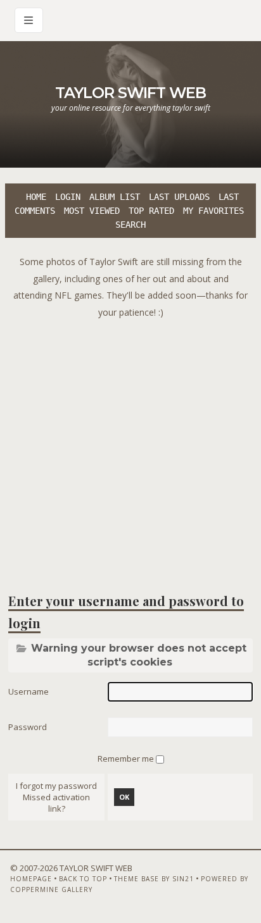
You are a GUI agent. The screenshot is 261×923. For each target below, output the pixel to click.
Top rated (151, 211)
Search (130, 225)
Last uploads (179, 197)
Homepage (31, 878)
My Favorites (213, 211)
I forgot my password (56, 785)
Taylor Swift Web (130, 93)
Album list (114, 197)
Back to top (83, 878)
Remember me (127, 758)
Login (67, 197)
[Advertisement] (130, 451)
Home (36, 197)
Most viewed (92, 211)
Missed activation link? (56, 802)
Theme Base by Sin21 (154, 878)
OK (124, 797)
